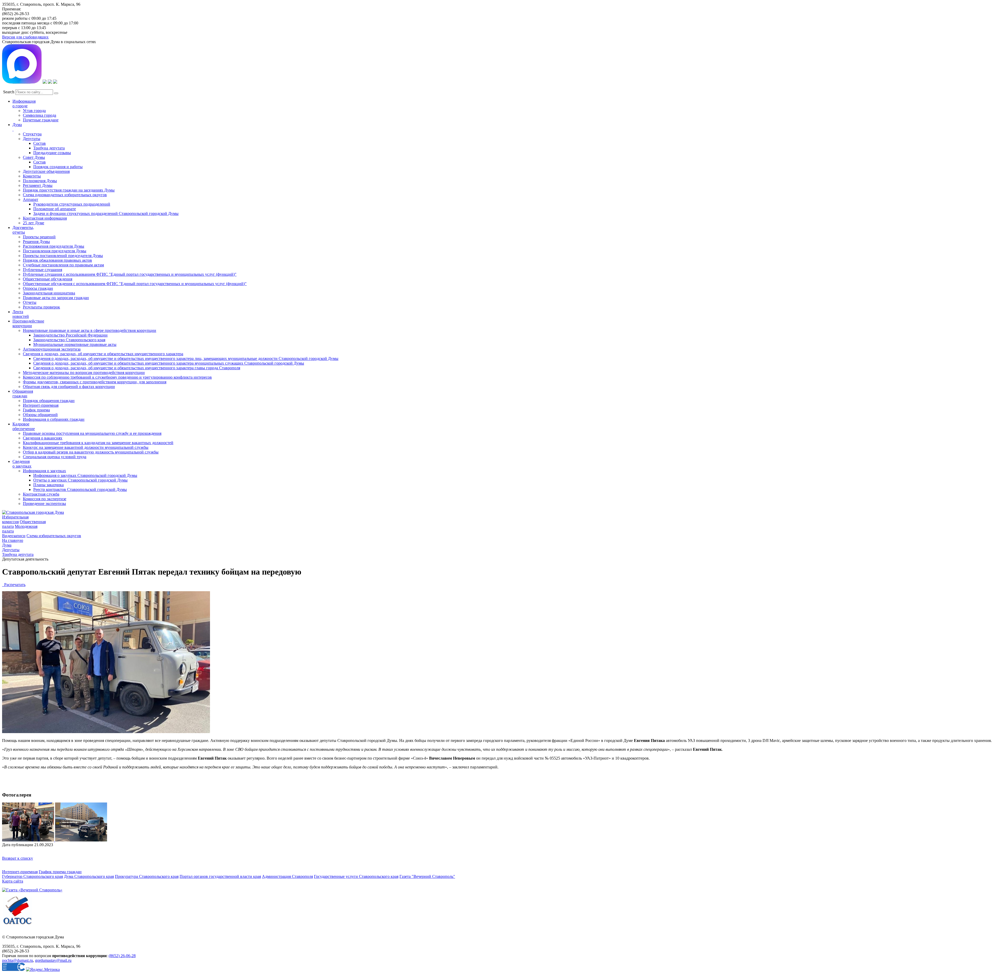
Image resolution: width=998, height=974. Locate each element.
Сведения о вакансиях (42, 438)
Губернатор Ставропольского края (32, 876)
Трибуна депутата (49, 148)
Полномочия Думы (40, 181)
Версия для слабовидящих (25, 37)
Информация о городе (24, 103)
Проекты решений (39, 237)
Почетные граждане (40, 120)
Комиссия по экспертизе (44, 499)
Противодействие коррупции (28, 323)
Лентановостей (20, 314)
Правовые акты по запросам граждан (56, 297)
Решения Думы (36, 241)
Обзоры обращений (40, 414)
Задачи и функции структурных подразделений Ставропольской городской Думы (106, 213)
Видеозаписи (13, 536)
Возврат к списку (17, 858)
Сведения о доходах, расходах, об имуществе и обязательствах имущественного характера (103, 354)
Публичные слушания (42, 269)
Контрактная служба (41, 494)
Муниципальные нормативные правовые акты (74, 344)
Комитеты (32, 176)
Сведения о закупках (21, 463)
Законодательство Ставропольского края (69, 340)
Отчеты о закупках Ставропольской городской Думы (80, 480)
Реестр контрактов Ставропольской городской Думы (80, 489)
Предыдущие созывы (52, 152)
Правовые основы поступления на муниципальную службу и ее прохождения (92, 433)
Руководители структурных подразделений (71, 204)
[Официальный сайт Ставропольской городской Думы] (33, 512)
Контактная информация (45, 218)
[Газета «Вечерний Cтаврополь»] (32, 890)
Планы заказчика (48, 485)
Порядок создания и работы (58, 166)
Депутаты (31, 138)
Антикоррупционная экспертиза (52, 349)
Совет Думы (34, 157)
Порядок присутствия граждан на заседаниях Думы (69, 190)
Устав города (34, 110)
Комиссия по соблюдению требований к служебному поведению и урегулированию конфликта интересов (117, 377)
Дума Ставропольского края (89, 876)
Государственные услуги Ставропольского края (356, 876)
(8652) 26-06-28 (122, 955)
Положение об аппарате (54, 209)
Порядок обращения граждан (49, 400)
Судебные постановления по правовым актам (63, 265)
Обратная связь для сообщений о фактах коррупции (69, 386)
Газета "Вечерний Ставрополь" (427, 876)
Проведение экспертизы (44, 503)
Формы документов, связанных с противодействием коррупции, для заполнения (94, 382)
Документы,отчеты (23, 229)
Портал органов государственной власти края (220, 876)
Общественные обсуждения (47, 279)
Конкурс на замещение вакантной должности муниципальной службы (85, 447)
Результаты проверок (41, 307)
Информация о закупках (44, 471)
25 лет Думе (33, 223)
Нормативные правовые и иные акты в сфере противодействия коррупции (89, 330)
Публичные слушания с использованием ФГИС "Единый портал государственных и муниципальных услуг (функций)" (130, 274)
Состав (39, 143)
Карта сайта (12, 881)
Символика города (39, 115)
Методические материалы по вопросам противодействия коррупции (84, 372)
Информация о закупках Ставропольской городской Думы (85, 475)
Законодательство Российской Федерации (70, 335)
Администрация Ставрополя (287, 876)
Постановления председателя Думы (54, 251)
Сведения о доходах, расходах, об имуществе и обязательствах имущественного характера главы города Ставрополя (136, 368)
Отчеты (29, 302)
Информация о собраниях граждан (53, 419)
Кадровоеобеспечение (23, 426)
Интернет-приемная (40, 405)
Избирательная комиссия (15, 519)
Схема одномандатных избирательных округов (65, 195)
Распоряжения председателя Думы (53, 246)
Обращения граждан (22, 393)
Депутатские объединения (46, 171)
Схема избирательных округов (54, 536)
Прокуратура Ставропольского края (147, 876)
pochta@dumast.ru (17, 960)
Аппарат (30, 199)
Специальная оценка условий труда (54, 457)
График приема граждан (60, 872)
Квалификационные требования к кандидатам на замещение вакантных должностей (98, 442)
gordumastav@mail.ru (53, 960)
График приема (36, 410)
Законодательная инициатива (49, 293)
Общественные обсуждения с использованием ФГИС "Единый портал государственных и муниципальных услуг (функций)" (135, 283)
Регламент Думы (37, 185)
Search (8, 92)
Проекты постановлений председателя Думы (63, 255)
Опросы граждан (38, 288)
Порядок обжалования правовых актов (57, 260)
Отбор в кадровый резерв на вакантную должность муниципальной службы (91, 452)
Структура (32, 134)
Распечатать (13, 584)
